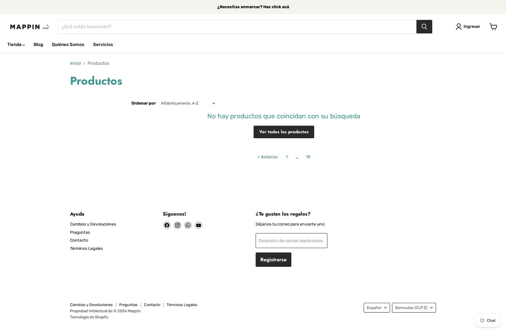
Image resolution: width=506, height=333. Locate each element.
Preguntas (80, 232)
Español (374, 307)
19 (308, 157)
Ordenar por (143, 103)
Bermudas (411, 307)
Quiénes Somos (68, 44)
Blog (38, 44)
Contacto (79, 240)
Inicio (75, 63)
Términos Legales (86, 248)
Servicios (103, 44)
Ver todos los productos (284, 132)
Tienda (15, 44)
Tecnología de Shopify (89, 317)
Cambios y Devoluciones (93, 224)
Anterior (269, 157)
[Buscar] (424, 26)
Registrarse (273, 259)
